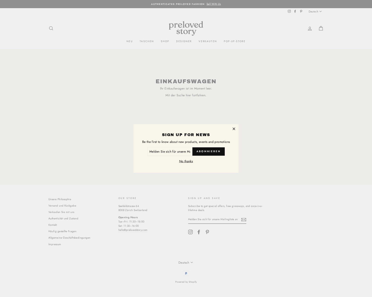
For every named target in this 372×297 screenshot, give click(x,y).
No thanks (186, 161)
